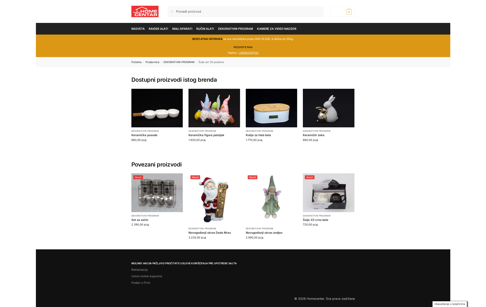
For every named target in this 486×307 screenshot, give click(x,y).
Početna (136, 62)
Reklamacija (139, 269)
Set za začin (139, 220)
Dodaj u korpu (157, 147)
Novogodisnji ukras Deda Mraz (209, 232)
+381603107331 (248, 52)
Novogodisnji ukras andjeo (264, 232)
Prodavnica (152, 62)
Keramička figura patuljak (206, 135)
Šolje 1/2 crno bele (315, 220)
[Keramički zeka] (328, 108)
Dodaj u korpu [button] (157, 232)
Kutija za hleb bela (258, 135)
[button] (342, 11)
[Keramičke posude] (157, 108)
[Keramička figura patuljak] (214, 108)
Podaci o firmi (140, 282)
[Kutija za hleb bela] (271, 108)
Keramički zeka (313, 135)
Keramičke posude (144, 135)
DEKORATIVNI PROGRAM (178, 62)
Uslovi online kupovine (146, 276)
